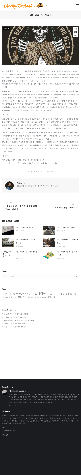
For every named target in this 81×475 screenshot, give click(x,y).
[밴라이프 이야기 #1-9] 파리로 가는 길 (17, 317)
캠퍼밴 (21, 296)
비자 (48, 294)
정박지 (11, 297)
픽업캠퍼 (44, 297)
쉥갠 (55, 294)
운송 (71, 294)
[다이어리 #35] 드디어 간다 (66, 227)
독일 (14, 294)
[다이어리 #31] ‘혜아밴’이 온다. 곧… (67, 253)
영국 (67, 293)
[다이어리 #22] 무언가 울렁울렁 (15, 323)
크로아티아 (30, 297)
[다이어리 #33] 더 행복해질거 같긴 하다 (67, 241)
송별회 (51, 294)
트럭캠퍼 (37, 297)
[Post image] (8, 230)
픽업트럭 (51, 297)
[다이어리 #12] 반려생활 (20, 314)
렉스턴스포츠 (22, 293)
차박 (16, 297)
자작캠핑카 (5, 297)
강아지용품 (5, 320)
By (42, 171)
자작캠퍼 (75, 294)
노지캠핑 (4, 294)
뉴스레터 (10, 294)
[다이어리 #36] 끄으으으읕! (25, 227)
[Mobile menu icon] (77, 5)
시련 (58, 294)
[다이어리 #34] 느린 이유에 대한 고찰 (26, 241)
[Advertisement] (40, 352)
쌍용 (63, 293)
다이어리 (6, 28)
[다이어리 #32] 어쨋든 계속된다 (26, 253)
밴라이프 (40, 293)
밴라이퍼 (31, 294)
